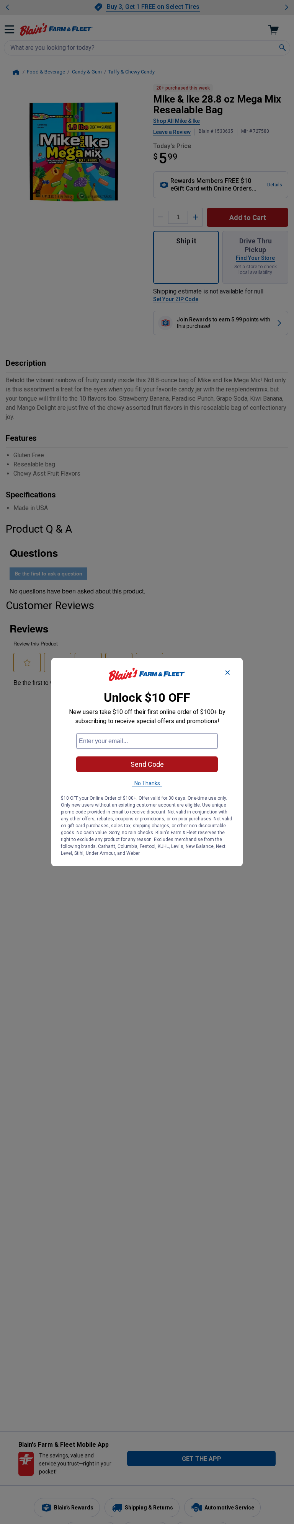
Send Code (147, 764)
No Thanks (147, 783)
